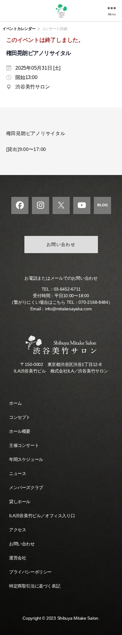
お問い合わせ (61, 244)
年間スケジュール (26, 459)
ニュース (17, 473)
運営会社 (17, 557)
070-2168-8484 (93, 302)
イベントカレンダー (19, 29)
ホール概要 (19, 431)
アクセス (17, 529)
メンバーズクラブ (26, 487)
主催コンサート (24, 445)
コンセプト (19, 417)
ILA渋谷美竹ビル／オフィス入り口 (42, 515)
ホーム (15, 403)
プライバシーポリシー (30, 571)
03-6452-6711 (67, 289)
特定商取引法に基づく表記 (34, 585)
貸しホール (19, 501)
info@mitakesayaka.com (68, 308)
